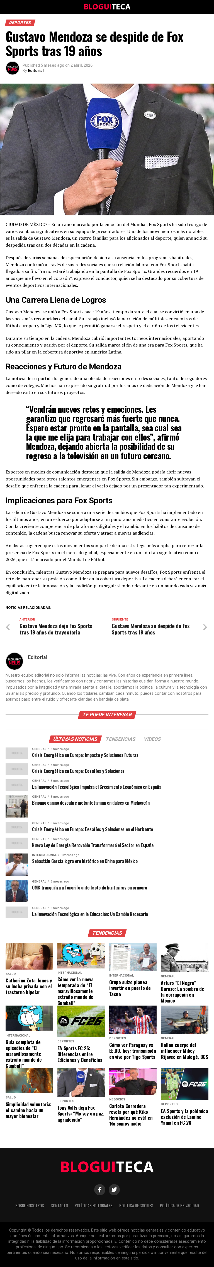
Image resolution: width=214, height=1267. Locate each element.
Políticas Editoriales (94, 1205)
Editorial (36, 70)
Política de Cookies (136, 1205)
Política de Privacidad (179, 1205)
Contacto (59, 1205)
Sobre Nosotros (29, 1205)
